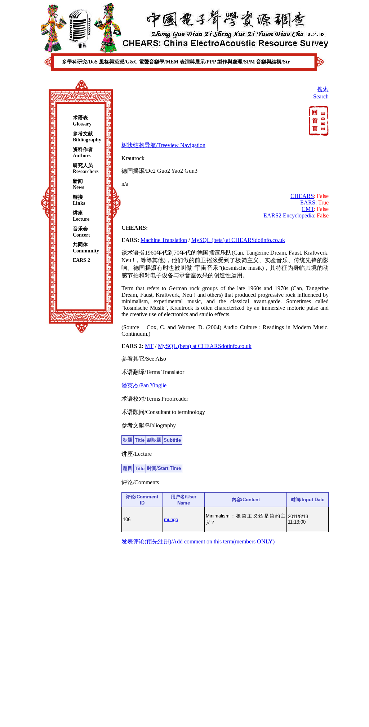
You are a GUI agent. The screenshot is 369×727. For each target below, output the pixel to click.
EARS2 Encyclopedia (288, 215)
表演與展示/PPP (198, 62)
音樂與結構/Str (273, 62)
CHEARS (302, 196)
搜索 (323, 89)
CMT (308, 209)
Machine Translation (164, 240)
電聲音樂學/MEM (159, 62)
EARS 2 (81, 260)
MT (149, 346)
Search (321, 96)
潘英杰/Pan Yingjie (143, 385)
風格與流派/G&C (119, 62)
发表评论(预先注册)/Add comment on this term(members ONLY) (198, 541)
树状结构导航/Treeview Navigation (163, 145)
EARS (307, 202)
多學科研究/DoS (80, 62)
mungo (171, 519)
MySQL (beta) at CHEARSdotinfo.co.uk (238, 240)
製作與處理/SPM (236, 62)
